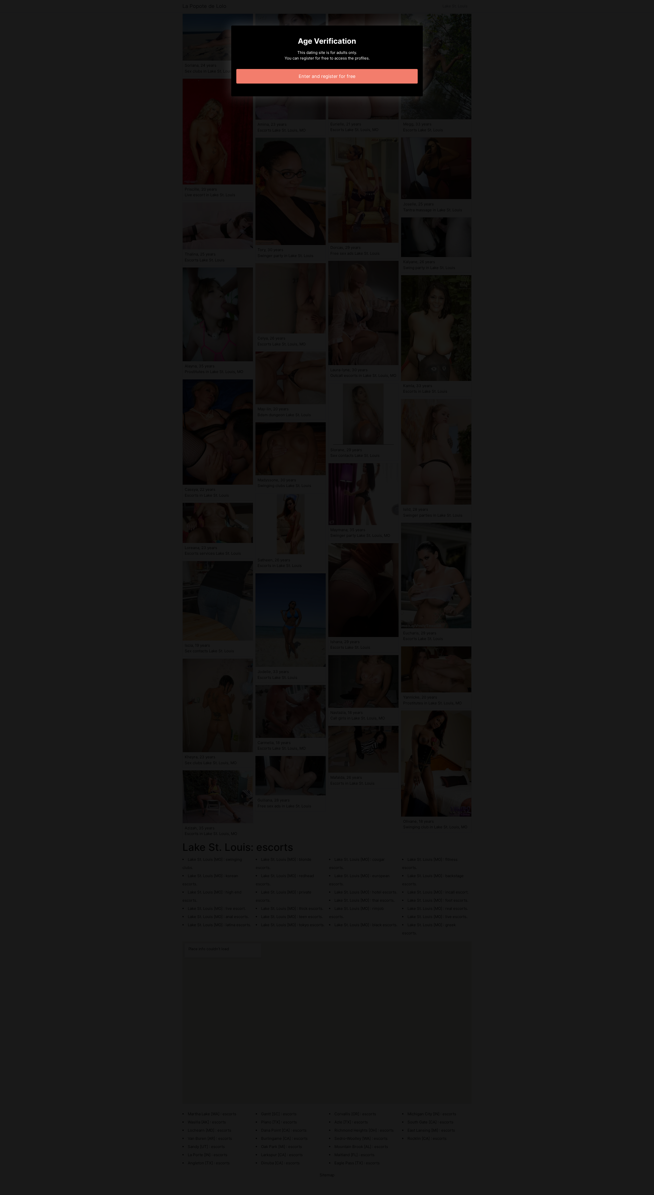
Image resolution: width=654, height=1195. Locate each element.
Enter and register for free (327, 76)
